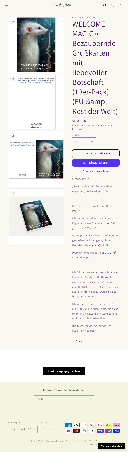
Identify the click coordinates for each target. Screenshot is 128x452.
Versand (89, 125)
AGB (107, 441)
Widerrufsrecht (95, 441)
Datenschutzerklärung (76, 441)
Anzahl (75, 134)
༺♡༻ (42, 441)
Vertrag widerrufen (111, 446)
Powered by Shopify (54, 441)
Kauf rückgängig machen (64, 371)
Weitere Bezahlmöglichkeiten (96, 171)
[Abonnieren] (90, 399)
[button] (7, 5)
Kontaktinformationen (97, 444)
